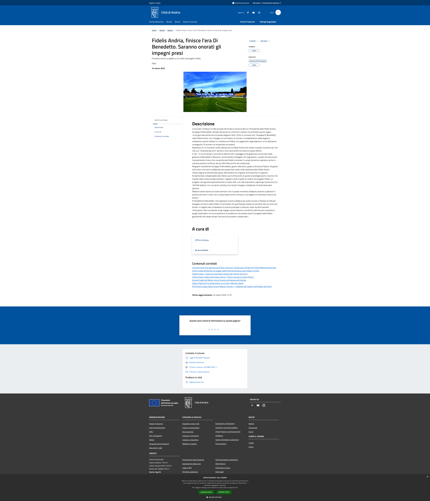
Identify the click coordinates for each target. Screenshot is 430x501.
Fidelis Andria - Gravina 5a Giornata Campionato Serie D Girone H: (220, 273)
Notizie (170, 30)
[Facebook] (247, 12)
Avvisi (251, 431)
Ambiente (219, 435)
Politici (151, 439)
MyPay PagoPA (155, 472)
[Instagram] (258, 12)
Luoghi (251, 442)
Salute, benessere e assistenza (227, 439)
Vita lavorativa (187, 431)
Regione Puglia (154, 3)
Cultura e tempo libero (190, 427)
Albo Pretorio (220, 463)
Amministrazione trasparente (226, 459)
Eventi (251, 447)
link (236, 487)
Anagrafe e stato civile (190, 423)
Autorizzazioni (220, 443)
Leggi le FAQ (187, 467)
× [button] (427, 477)
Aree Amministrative (157, 427)
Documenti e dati (155, 448)
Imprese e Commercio (190, 435)
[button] (215, 497)
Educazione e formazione (224, 423)
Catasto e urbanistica (190, 439)
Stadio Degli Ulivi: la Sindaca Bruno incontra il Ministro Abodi (217, 283)
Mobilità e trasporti (189, 443)
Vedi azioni (264, 41)
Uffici (151, 431)
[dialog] (215, 487)
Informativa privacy (222, 467)
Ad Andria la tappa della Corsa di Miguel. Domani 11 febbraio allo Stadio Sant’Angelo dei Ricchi (232, 286)
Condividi (252, 41)
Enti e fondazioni (155, 435)
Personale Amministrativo (159, 443)
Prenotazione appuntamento (193, 459)
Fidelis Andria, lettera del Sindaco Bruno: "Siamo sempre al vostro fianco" (223, 277)
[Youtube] (252, 12)
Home (154, 30)
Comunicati (253, 427)
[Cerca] (278, 12)
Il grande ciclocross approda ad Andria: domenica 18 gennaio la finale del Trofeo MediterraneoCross (234, 267)
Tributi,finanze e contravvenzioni (227, 431)
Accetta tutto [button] (206, 492)
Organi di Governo (156, 423)
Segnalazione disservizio (191, 463)
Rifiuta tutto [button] (224, 492)
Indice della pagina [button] (161, 120)
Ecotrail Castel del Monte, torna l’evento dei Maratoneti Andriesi (219, 280)
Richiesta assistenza (190, 471)
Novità (162, 30)
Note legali (219, 471)
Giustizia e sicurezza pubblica (226, 427)
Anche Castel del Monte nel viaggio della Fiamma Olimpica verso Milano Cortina (225, 270)
